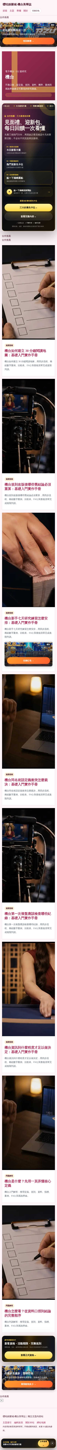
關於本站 (29, 1422)
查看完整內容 (28, 216)
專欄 (19, 11)
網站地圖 (41, 1422)
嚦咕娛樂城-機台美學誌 (17, 4)
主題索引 (7, 1422)
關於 (26, 11)
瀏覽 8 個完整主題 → (15, 95)
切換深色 (35, 11)
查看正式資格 (28, 1355)
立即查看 (43, 1443)
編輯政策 (18, 1422)
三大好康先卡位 (28, 207)
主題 (12, 11)
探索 (5, 11)
